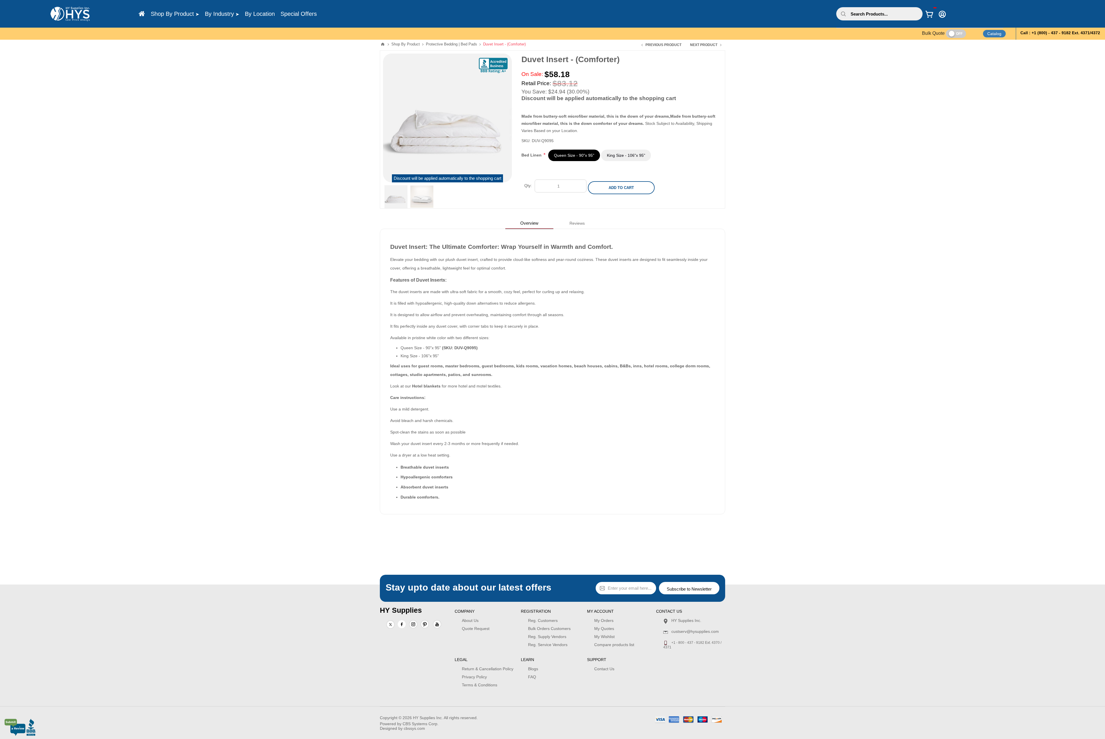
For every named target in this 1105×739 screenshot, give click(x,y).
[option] (396, 196)
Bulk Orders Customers (549, 628)
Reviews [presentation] (577, 223)
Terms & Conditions (479, 685)
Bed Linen (532, 155)
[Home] (142, 13)
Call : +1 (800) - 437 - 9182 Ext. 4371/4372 (1060, 32)
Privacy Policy (474, 677)
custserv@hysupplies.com (695, 631)
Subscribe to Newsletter (689, 589)
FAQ (532, 677)
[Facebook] (402, 624)
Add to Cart (621, 188)
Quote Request (475, 628)
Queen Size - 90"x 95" (574, 155)
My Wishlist (604, 636)
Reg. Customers (543, 620)
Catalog (994, 33)
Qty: (528, 185)
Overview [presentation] (529, 223)
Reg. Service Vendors (547, 644)
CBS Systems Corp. (421, 723)
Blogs (533, 669)
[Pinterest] (424, 625)
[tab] (529, 223)
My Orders (604, 620)
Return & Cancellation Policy (487, 669)
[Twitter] (390, 625)
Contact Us (604, 669)
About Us (470, 620)
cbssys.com (414, 728)
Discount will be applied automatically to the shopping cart (447, 178)
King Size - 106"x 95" (626, 155)
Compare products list (614, 644)
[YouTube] (437, 625)
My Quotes (604, 628)
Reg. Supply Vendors (547, 636)
